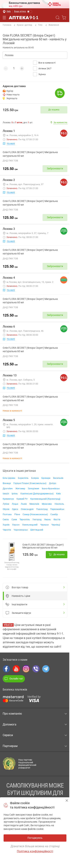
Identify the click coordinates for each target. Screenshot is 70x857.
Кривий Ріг (22, 499)
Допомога (9, 724)
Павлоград (42, 509)
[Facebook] (6, 668)
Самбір (54, 514)
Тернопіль (25, 519)
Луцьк (15, 504)
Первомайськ (57, 509)
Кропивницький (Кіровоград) (45, 499)
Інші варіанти (19, 604)
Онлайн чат (16, 678)
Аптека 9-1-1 (23, 17)
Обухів (6, 509)
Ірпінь (15, 493)
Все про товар (20, 587)
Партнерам (10, 746)
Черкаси (44, 525)
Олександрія (27, 509)
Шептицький (36, 530)
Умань (47, 519)
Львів (24, 504)
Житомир (20, 488)
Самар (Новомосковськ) (35, 514)
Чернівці (55, 525)
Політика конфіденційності (35, 851)
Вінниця (7, 483)
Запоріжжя (33, 488)
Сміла (6, 519)
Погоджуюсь (67, 800)
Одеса (15, 509)
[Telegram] (45, 668)
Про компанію (12, 713)
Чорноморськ (21, 530)
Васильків (58, 478)
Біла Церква (9, 478)
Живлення (53, 25)
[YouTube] (16, 668)
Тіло (40, 25)
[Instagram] (26, 668)
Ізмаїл (6, 493)
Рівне (17, 514)
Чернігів (7, 530)
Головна (7, 25)
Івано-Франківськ (51, 488)
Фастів (56, 519)
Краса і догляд (24, 25)
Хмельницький (30, 525)
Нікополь (59, 504)
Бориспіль (23, 478)
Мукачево (47, 504)
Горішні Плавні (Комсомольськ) (29, 483)
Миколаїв (34, 504)
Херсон (16, 525)
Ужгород (36, 519)
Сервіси (8, 735)
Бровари (45, 478)
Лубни (6, 504)
